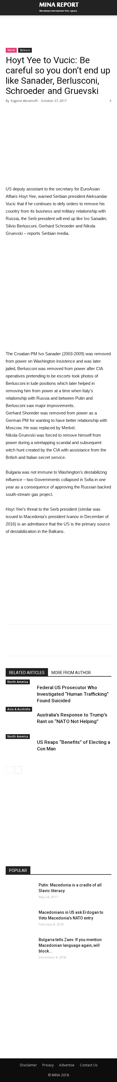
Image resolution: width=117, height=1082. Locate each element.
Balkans (25, 50)
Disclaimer (28, 1065)
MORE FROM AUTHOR (71, 672)
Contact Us (88, 1065)
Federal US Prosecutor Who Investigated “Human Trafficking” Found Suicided (73, 694)
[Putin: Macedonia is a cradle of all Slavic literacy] (20, 892)
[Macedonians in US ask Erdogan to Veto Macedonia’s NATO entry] (20, 919)
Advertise (66, 1065)
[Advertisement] (58, 25)
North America (17, 682)
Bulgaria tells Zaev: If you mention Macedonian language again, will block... (70, 945)
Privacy (48, 1065)
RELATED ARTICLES (27, 672)
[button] (109, 7)
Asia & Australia (18, 709)
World (11, 50)
